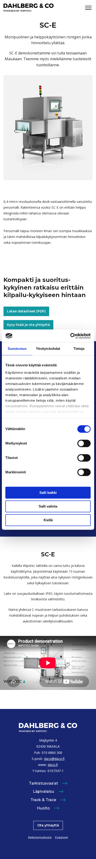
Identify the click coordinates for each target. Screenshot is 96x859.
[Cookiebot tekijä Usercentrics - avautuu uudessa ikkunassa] (70, 336)
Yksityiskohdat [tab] (48, 349)
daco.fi (53, 764)
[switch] (84, 443)
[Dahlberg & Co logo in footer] (48, 728)
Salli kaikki (48, 493)
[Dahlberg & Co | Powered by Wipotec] (28, 7)
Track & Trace (43, 800)
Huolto (43, 808)
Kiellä (48, 520)
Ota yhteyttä (48, 825)
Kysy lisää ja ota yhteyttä (28, 325)
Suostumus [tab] (17, 349)
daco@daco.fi (54, 758)
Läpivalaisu (43, 791)
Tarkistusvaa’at (43, 783)
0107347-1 (56, 771)
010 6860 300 (52, 752)
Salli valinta (48, 506)
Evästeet (61, 837)
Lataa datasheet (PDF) (26, 311)
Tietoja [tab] (79, 349)
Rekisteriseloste (40, 837)
